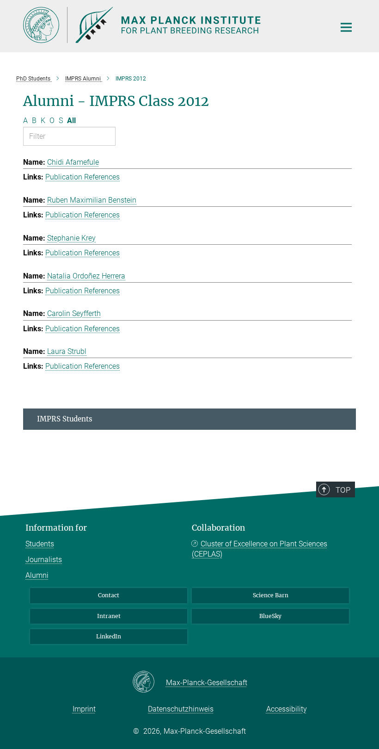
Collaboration (218, 527)
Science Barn (270, 595)
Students (39, 543)
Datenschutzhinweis (181, 709)
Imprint (84, 709)
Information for (56, 527)
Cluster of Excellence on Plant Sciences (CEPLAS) (259, 548)
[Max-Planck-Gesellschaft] (149, 682)
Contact (108, 595)
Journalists (43, 559)
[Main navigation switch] (346, 27)
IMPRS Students (64, 419)
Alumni (37, 575)
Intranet (109, 616)
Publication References (82, 177)
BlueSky (270, 616)
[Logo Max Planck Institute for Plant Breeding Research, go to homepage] (173, 25)
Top (343, 490)
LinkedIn (108, 636)
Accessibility (286, 709)
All (71, 120)
